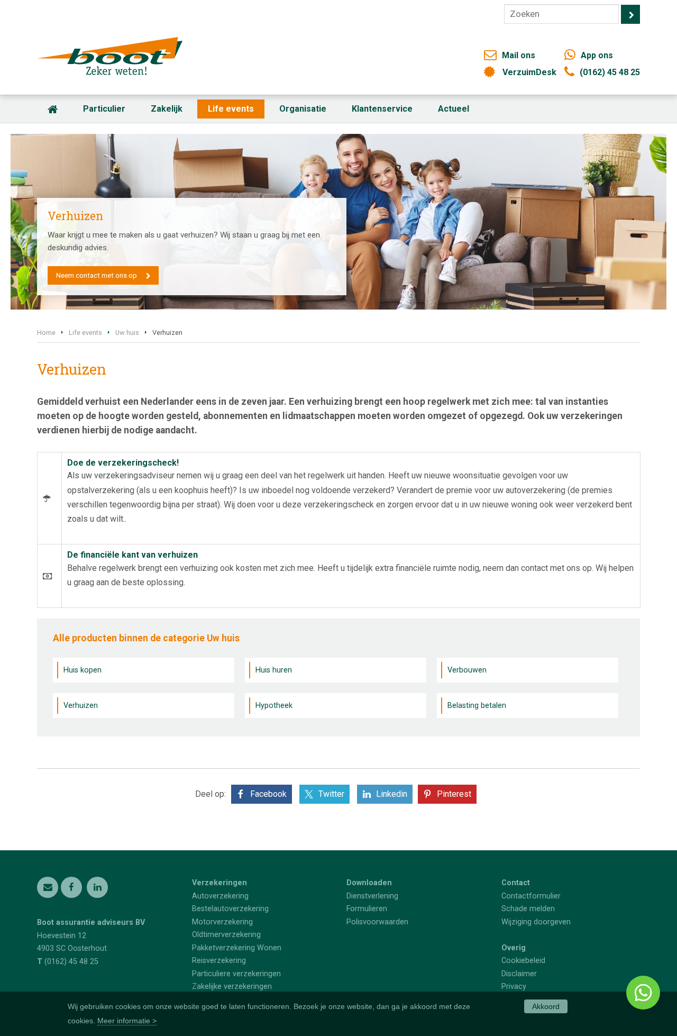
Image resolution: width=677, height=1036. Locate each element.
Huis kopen (82, 670)
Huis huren (273, 670)
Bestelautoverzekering (230, 908)
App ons (597, 55)
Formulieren (366, 908)
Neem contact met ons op (96, 275)
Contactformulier (531, 896)
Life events (85, 333)
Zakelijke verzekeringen (232, 986)
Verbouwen (467, 670)
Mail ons (518, 55)
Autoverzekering (220, 896)
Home (46, 333)
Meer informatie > (127, 1020)
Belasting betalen (476, 705)
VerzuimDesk (529, 72)
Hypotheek (273, 705)
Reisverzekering (219, 960)
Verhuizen (80, 705)
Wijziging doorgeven (536, 921)
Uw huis (127, 333)
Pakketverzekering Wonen (236, 947)
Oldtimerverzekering (226, 934)
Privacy (513, 986)
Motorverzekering (222, 921)
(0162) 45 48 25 (610, 72)
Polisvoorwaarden (377, 921)
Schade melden (528, 908)
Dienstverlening (372, 896)
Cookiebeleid (523, 960)
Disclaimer (519, 973)
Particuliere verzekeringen (236, 973)
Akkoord (546, 1006)
